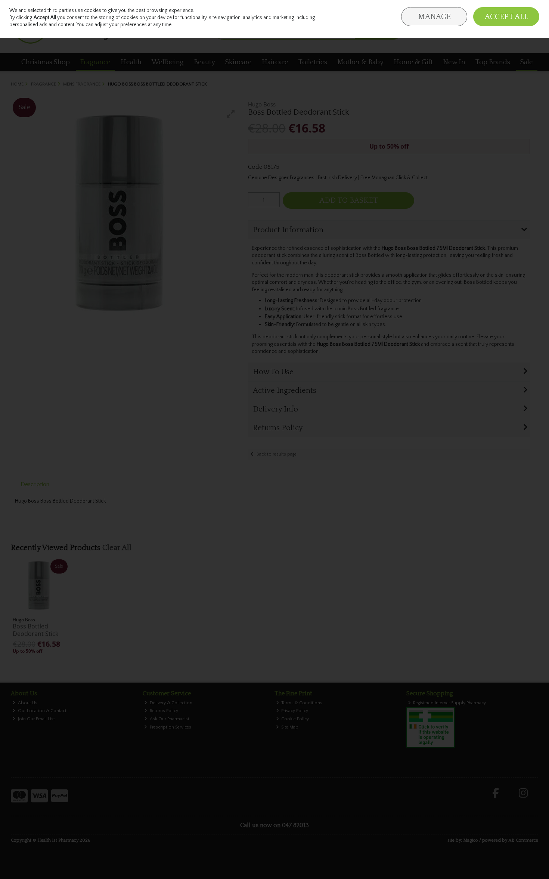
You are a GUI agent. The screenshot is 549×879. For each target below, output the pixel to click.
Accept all (506, 17)
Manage (434, 17)
